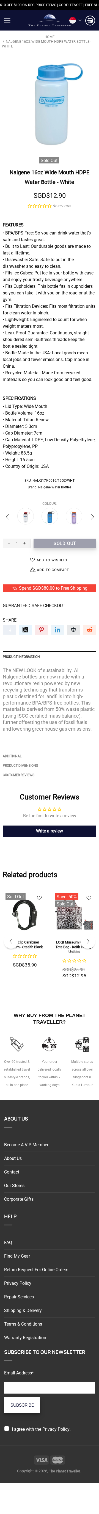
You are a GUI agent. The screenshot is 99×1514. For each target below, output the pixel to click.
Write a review (49, 831)
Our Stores (14, 1185)
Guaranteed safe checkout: (35, 605)
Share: (10, 620)
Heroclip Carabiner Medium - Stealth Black (25, 944)
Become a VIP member (26, 1144)
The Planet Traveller (49, 20)
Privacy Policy (17, 1283)
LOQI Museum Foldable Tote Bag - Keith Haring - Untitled (74, 947)
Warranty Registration (25, 1337)
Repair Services (19, 1296)
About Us (13, 1158)
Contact (11, 1172)
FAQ (8, 1242)
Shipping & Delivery (23, 1310)
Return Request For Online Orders (36, 1269)
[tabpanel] (25, 935)
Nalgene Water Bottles (54, 487)
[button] (39, 205)
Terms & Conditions (23, 1324)
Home (49, 37)
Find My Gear (17, 1256)
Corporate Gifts (19, 1199)
